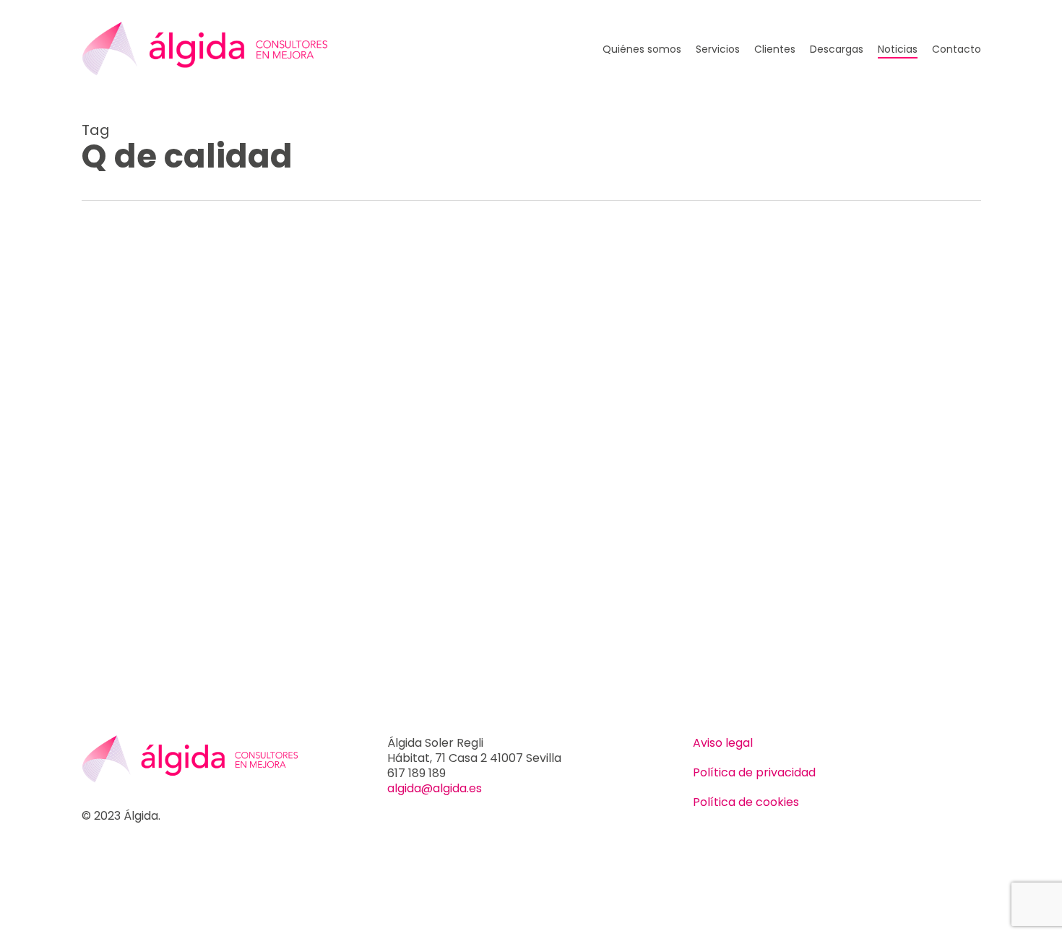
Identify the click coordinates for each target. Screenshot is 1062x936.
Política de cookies (746, 802)
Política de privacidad (754, 772)
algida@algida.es (434, 788)
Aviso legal (723, 742)
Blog (116, 252)
